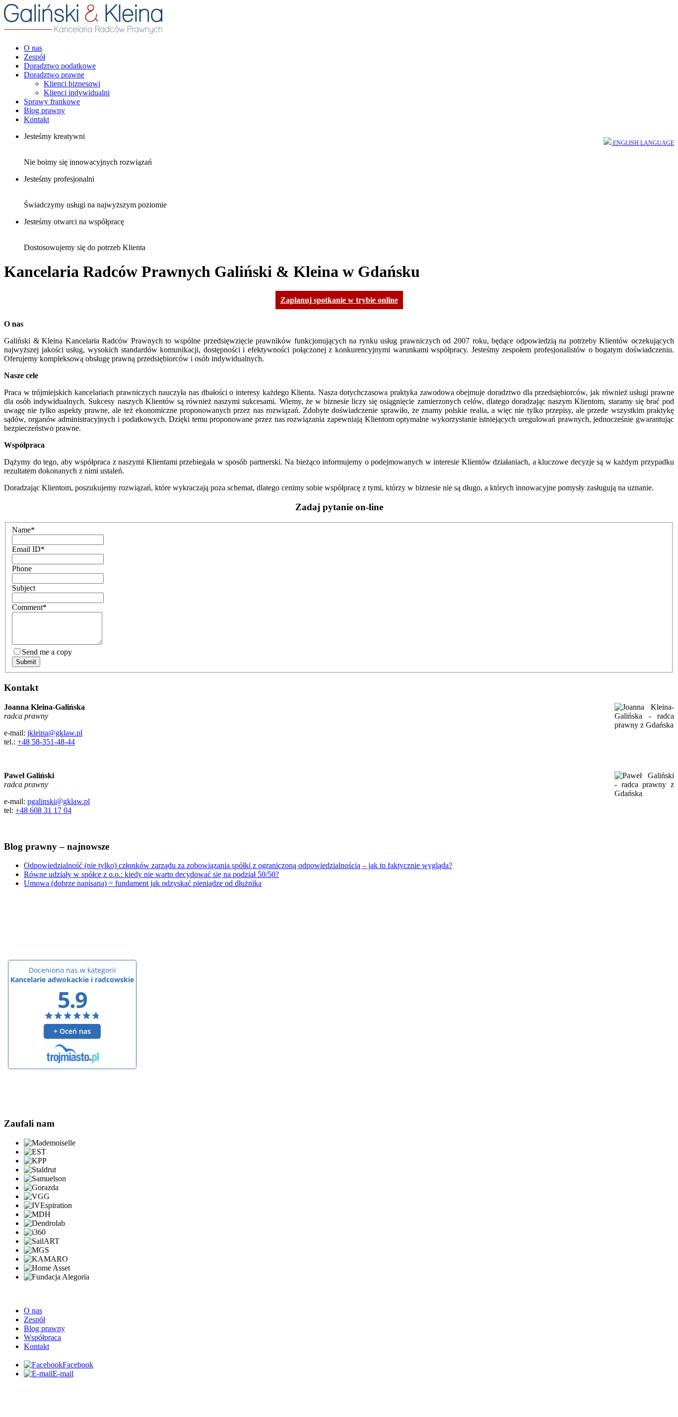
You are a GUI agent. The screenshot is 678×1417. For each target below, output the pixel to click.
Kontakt (36, 119)
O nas (33, 48)
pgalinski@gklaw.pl (58, 801)
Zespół (34, 57)
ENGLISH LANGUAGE (642, 142)
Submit (26, 662)
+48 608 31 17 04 (43, 810)
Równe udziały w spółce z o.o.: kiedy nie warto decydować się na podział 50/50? (151, 874)
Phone (22, 568)
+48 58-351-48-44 (46, 742)
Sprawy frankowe (52, 101)
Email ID (28, 549)
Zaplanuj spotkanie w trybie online (339, 300)
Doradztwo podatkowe (60, 66)
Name (23, 530)
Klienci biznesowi (72, 83)
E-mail (63, 1373)
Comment (29, 607)
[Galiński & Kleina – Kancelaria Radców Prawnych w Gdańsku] (83, 31)
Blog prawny (44, 110)
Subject (23, 588)
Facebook (78, 1364)
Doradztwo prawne (54, 74)
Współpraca (42, 1337)
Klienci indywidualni (77, 92)
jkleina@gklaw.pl (54, 733)
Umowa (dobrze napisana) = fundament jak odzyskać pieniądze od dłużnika (143, 883)
